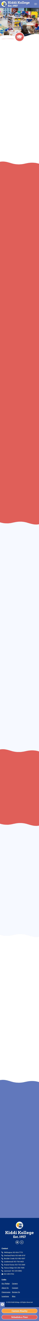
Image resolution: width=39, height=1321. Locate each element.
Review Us (16, 1292)
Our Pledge (6, 1283)
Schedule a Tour (19, 1317)
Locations (5, 1296)
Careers (15, 1283)
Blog (13, 1296)
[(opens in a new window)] (17, 1242)
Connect (15, 1288)
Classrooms (6, 1292)
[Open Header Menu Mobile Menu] (36, 4)
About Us (5, 1288)
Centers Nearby (20, 1310)
